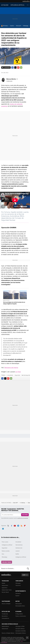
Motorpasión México (21, 633)
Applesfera (4, 587)
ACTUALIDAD (4, 5)
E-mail (21, 67)
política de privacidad (23, 518)
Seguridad (17, 375)
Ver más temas (6, 562)
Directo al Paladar (6, 603)
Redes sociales (6, 551)
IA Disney (22, 502)
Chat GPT (15, 502)
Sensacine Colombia (21, 630)
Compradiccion (5, 618)
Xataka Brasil (5, 628)
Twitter (15, 67)
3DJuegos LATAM (20, 626)
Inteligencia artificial (7, 545)
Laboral (17, 551)
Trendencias (5, 613)
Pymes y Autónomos (21, 616)
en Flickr (18, 372)
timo (3, 554)
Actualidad (10, 375)
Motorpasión (19, 603)
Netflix (17, 554)
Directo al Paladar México (8, 633)
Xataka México (5, 626)
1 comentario (6, 67)
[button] (12, 79)
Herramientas (19, 545)
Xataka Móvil (5, 585)
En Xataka (7, 300)
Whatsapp (25, 25)
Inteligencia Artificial (21, 557)
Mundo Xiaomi (5, 592)
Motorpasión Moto (20, 605)
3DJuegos (18, 583)
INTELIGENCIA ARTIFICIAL (18, 5)
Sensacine (18, 593)
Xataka (3, 583)
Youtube (15, 525)
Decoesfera (5, 616)
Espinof (17, 595)
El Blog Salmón (19, 613)
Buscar (27, 568)
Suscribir (25, 514)
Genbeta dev (19, 548)
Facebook (12, 67)
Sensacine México (20, 628)
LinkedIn (3, 528)
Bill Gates (5, 25)
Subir (24, 575)
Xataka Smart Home (7, 590)
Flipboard (18, 67)
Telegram (18, 525)
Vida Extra (18, 585)
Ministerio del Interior (11, 367)
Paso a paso (5, 542)
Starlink (12, 25)
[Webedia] (26, 1)
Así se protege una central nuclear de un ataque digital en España (14, 302)
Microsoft (18, 25)
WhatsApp (4, 557)
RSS (21, 525)
